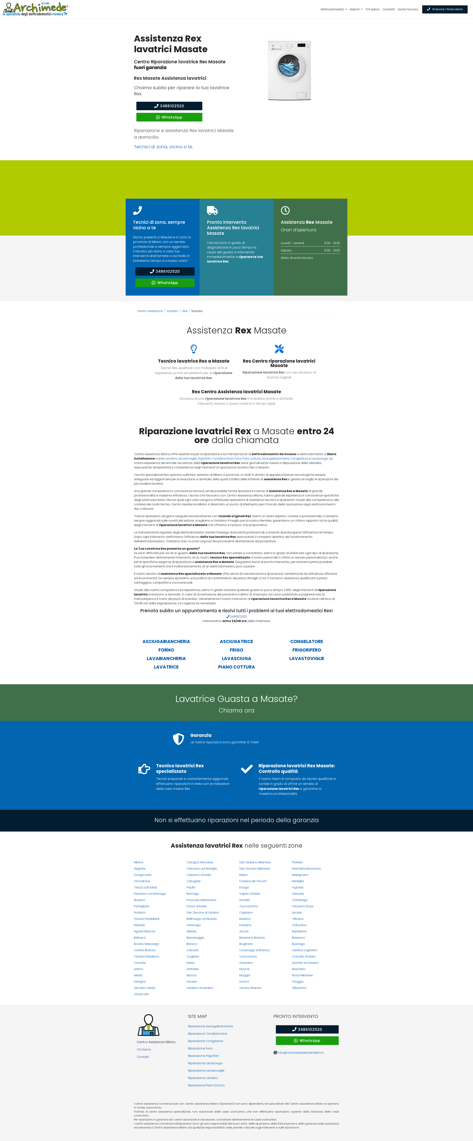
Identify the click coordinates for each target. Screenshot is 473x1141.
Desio (191, 963)
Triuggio (298, 981)
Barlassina (299, 931)
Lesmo (138, 969)
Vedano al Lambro (200, 988)
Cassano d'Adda (199, 875)
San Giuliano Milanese (255, 862)
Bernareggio (195, 938)
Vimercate (141, 994)
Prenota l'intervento (447, 9)
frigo (236, 650)
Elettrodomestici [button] (333, 9)
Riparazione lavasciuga (205, 1063)
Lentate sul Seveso (305, 963)
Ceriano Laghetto (304, 950)
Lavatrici (171, 458)
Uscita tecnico (408, 9)
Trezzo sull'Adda (145, 887)
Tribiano (298, 919)
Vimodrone (142, 881)
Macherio (298, 969)
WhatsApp (172, 117)
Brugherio (246, 944)
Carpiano (246, 912)
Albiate (192, 931)
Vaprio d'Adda (249, 894)
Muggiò (244, 975)
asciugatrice (236, 641)
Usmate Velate (144, 988)
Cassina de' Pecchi (252, 881)
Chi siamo (372, 9)
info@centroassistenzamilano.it (301, 1053)
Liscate (297, 912)
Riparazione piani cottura (206, 1085)
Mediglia (298, 881)
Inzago (244, 887)
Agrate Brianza (144, 931)
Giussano (246, 963)
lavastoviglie (306, 658)
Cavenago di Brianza (254, 950)
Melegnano (300, 875)
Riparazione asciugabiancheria (210, 1026)
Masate (139, 925)
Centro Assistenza (150, 311)
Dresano (245, 925)
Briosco (192, 944)
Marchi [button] (355, 9)
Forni (237, 458)
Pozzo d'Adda (197, 906)
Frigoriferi (204, 458)
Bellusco (140, 938)
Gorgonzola (142, 875)
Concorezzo (248, 956)
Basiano (245, 919)
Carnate (193, 950)
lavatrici (172, 311)
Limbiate (193, 969)
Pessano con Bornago (150, 894)
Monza (191, 975)
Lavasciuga (320, 458)
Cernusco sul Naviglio (202, 868)
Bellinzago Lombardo (202, 919)
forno (166, 650)
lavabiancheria (166, 658)
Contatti (389, 9)
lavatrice (166, 667)
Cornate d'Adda (303, 956)
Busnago (298, 944)
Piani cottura (251, 458)
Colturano (299, 925)
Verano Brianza (250, 988)
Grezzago (194, 925)
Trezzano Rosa (302, 906)
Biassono (298, 938)
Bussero (139, 900)
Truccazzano (248, 906)
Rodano (140, 912)
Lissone (244, 969)
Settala (244, 900)
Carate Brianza (144, 950)
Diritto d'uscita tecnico (297, 258)
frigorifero (306, 650)
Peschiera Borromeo (306, 868)
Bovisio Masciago (146, 944)
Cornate (140, 963)
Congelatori (299, 458)
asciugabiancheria (166, 641)
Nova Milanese (302, 975)
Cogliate (193, 956)
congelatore (306, 641)
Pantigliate (141, 906)
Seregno (140, 981)
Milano (138, 862)
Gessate (298, 894)
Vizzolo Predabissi (146, 919)
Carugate (194, 881)
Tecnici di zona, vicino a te (163, 147)
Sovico (244, 981)
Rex (185, 311)
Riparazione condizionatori (207, 1034)
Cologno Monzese (200, 862)
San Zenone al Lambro (203, 912)
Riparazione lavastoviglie (206, 1070)
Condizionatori (222, 458)
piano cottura (236, 667)
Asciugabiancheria (275, 458)
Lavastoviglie (187, 458)
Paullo (191, 887)
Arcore (244, 931)
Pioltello (297, 862)
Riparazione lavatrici (203, 1078)
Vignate (297, 887)
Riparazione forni (200, 1048)
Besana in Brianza (252, 938)
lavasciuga (236, 658)
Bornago (193, 894)
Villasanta (299, 988)
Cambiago (300, 900)
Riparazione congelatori (205, 1041)
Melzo (243, 875)
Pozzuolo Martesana (201, 900)
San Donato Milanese (254, 868)
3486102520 (172, 106)
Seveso (192, 981)
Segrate (139, 868)
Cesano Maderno (146, 956)
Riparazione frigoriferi (203, 1056)
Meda (138, 975)
